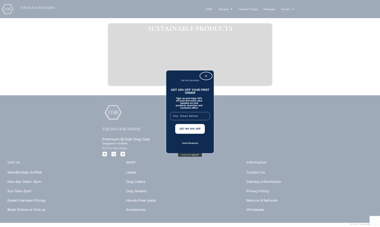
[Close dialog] (206, 76)
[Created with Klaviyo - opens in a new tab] (190, 155)
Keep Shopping (190, 143)
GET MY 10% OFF (190, 128)
